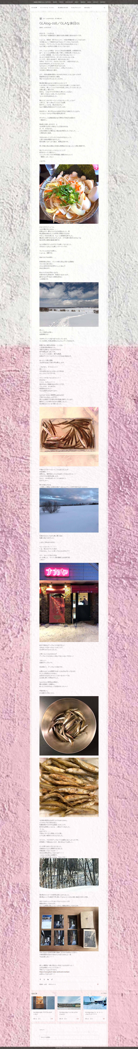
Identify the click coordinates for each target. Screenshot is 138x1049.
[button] (104, 7)
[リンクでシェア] (52, 979)
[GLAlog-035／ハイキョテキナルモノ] (69, 1002)
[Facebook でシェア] (40, 979)
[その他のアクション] (98, 19)
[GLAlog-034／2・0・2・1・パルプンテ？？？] (94, 1002)
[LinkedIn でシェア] (48, 979)
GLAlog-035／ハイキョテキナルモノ (68, 1013)
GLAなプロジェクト (76, 7)
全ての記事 (34, 7)
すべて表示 (104, 993)
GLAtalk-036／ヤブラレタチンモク (42, 1013)
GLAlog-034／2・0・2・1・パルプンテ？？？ (94, 1013)
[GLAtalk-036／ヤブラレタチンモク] (43, 1002)
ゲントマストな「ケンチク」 (47, 7)
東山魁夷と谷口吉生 (63, 7)
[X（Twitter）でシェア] (44, 979)
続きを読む (87, 7)
